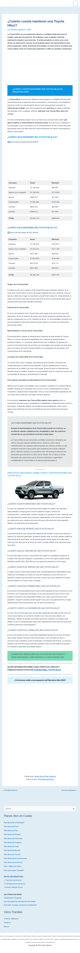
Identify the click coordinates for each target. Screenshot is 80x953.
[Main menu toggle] (75, 3)
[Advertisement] (40, 67)
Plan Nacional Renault (12, 834)
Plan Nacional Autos (46, 779)
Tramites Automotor (13, 880)
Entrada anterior (9, 790)
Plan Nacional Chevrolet (13, 838)
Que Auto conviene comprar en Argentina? (20, 905)
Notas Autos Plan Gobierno (45, 776)
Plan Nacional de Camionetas (15, 858)
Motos (6, 926)
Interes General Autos (14, 887)
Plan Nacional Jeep (11, 846)
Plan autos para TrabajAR (14, 870)
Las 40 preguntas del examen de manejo (20, 901)
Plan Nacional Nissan (12, 850)
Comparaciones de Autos (15, 884)
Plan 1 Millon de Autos (12, 866)
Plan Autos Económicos (13, 862)
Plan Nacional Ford (11, 826)
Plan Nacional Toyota (12, 854)
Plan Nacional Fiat (11, 830)
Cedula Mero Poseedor (13, 898)
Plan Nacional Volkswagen (14, 822)
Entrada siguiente (70, 790)
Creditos (7, 923)
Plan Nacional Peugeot (12, 842)
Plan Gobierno (10, 3)
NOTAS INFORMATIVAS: (13, 877)
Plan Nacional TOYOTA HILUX (47, 670)
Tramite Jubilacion (11, 919)
